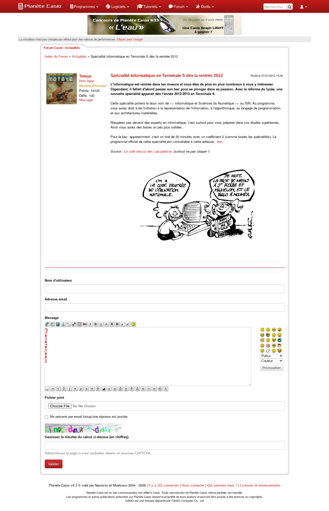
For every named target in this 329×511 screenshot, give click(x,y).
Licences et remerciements (260, 485)
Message (86, 100)
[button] (84, 6)
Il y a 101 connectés (164, 485)
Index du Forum (56, 56)
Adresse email (56, 299)
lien (219, 142)
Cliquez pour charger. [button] (130, 39)
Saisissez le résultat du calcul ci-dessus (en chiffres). (87, 437)
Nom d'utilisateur (58, 280)
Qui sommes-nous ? (222, 485)
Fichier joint (54, 398)
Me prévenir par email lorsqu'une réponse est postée (88, 417)
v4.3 (74, 485)
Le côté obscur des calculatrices (148, 151)
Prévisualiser (271, 368)
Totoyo (85, 76)
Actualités (79, 56)
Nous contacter (193, 485)
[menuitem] (84, 6)
